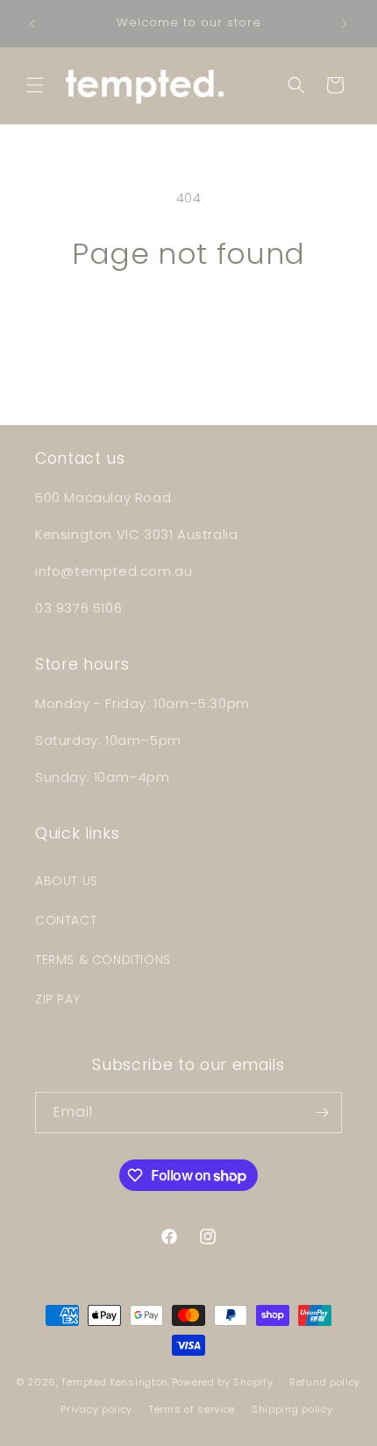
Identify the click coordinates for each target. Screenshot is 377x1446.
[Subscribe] (321, 1112)
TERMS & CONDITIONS (103, 959)
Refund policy (324, 1382)
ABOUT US (66, 881)
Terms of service (192, 1409)
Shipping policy (292, 1409)
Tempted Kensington (114, 1382)
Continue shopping (188, 318)
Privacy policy (96, 1409)
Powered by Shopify (223, 1382)
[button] (35, 85)
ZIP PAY (57, 999)
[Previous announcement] (32, 23)
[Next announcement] (344, 23)
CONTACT (65, 920)
